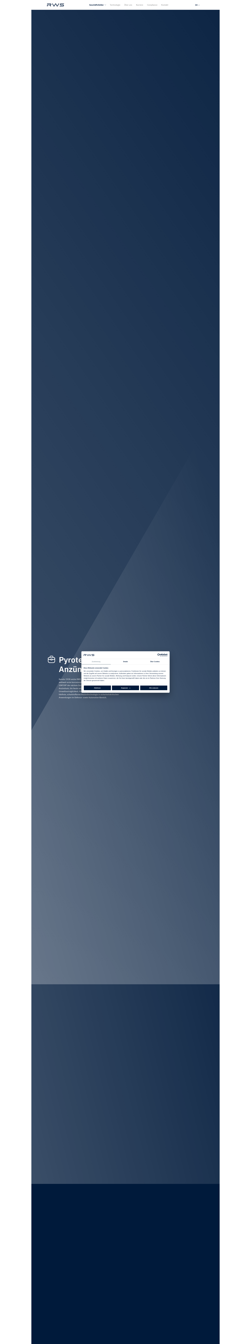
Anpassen (124, 688)
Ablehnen (97, 688)
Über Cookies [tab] (155, 661)
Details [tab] (125, 661)
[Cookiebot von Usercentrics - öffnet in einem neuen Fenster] (158, 655)
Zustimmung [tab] (96, 661)
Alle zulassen (153, 688)
